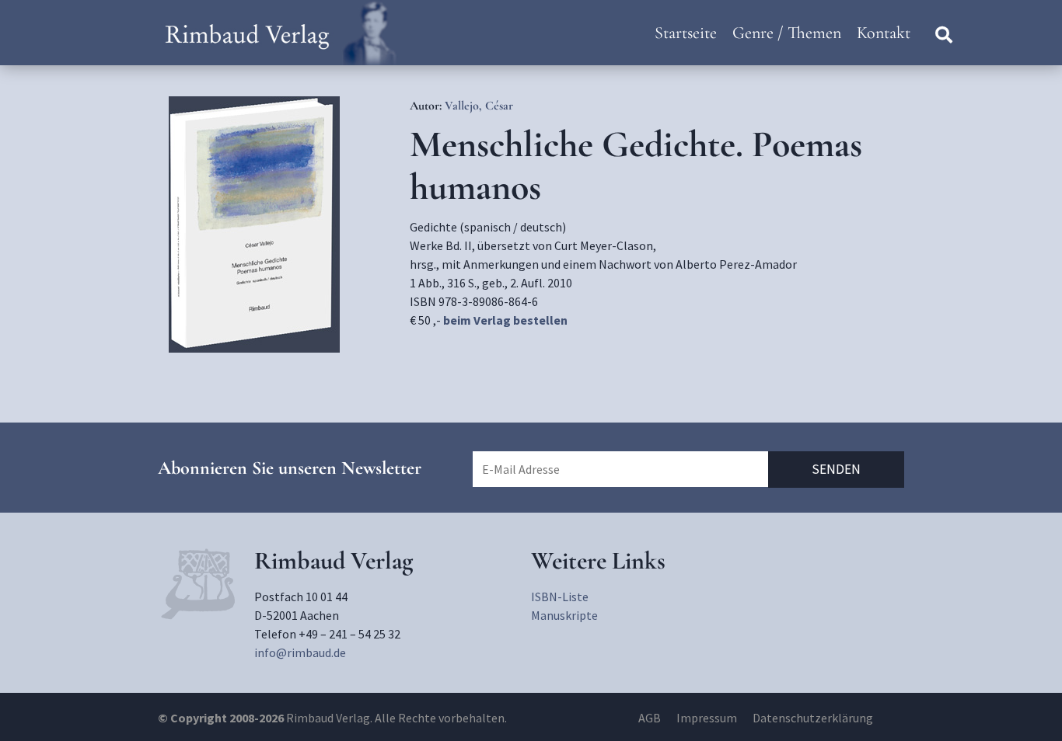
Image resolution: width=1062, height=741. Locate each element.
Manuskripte (564, 615)
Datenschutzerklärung (813, 717)
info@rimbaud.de (300, 652)
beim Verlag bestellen (505, 320)
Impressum (706, 717)
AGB (649, 717)
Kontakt (883, 33)
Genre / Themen (786, 33)
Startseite (686, 33)
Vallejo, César (479, 105)
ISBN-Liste (560, 596)
